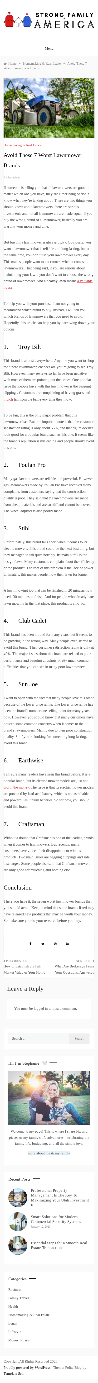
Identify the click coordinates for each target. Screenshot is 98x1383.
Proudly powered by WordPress (27, 1367)
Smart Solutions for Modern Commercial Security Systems (56, 1219)
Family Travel (18, 1298)
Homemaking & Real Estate (22, 145)
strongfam (14, 177)
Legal (12, 1323)
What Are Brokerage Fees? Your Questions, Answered (74, 969)
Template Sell (14, 1373)
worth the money (16, 787)
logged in (41, 1008)
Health (13, 1306)
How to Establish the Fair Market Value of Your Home (24, 969)
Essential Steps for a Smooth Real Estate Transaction (59, 1245)
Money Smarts (19, 1340)
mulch (8, 399)
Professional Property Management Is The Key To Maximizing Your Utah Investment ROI (60, 1197)
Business (14, 1290)
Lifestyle (14, 1332)
